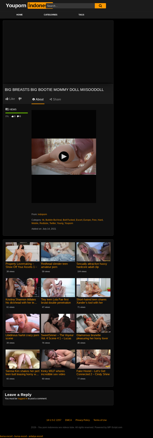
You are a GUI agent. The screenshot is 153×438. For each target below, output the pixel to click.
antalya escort (36, 436)
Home (19, 15)
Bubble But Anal (54, 220)
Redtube (44, 223)
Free (94, 220)
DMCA (68, 420)
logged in (22, 398)
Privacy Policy (83, 420)
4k (43, 220)
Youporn (69, 223)
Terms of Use (100, 420)
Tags (81, 15)
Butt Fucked (69, 220)
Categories (50, 15)
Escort (79, 220)
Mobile (35, 223)
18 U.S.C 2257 (53, 420)
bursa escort (6, 436)
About (39, 99)
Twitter (52, 223)
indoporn (42, 214)
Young (60, 223)
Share (56, 99)
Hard (100, 220)
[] (100, 5)
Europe (87, 220)
